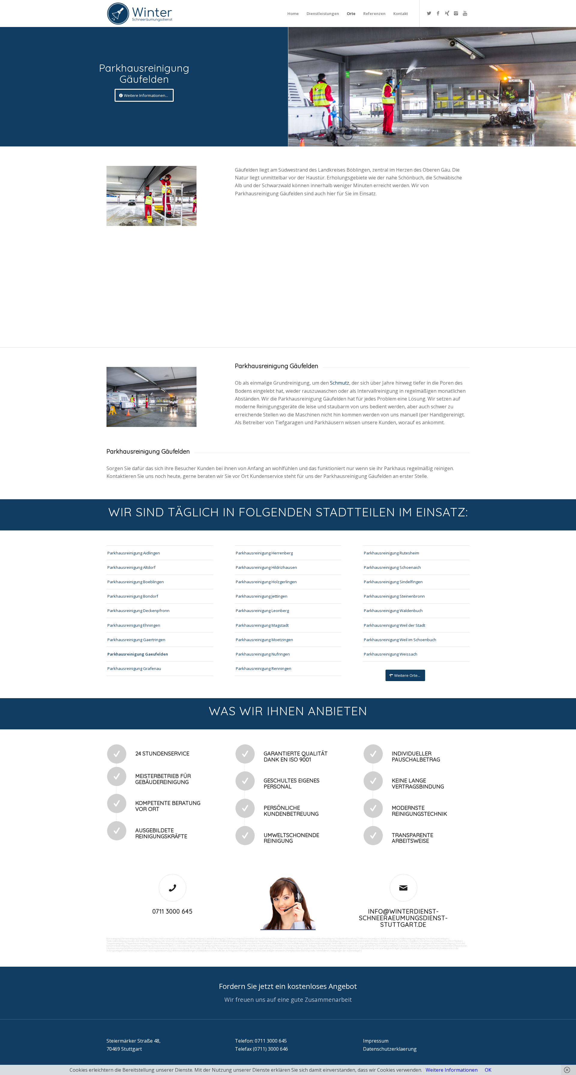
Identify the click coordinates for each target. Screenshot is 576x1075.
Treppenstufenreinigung (161, 943)
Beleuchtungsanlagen (201, 943)
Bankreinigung (146, 938)
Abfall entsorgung (389, 938)
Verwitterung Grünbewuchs (434, 940)
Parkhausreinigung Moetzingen (264, 639)
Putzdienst (233, 943)
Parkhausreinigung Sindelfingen (393, 581)
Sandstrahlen (363, 940)
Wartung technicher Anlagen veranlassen (309, 945)
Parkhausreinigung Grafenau (134, 668)
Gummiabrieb (348, 940)
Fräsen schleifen (379, 940)
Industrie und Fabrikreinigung (190, 938)
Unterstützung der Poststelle (185, 948)
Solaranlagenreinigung (319, 943)
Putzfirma (245, 943)
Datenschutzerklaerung (390, 1049)
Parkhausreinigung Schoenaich (392, 567)
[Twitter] (429, 13)
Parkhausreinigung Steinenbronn (394, 596)
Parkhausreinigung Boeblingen (135, 581)
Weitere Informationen (452, 1070)
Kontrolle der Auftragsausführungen (230, 950)
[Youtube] (465, 13)
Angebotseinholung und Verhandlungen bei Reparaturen (331, 948)
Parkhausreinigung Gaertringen (136, 639)
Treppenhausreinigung (136, 943)
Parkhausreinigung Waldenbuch (393, 610)
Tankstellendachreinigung (199, 940)
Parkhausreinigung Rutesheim (391, 553)
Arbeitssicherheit (430, 948)
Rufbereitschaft (132, 950)
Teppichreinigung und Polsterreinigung (277, 940)
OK (488, 1070)
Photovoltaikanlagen (274, 943)
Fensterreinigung (204, 945)
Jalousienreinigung (185, 945)
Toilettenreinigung (235, 938)
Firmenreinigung (129, 938)
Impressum (375, 1040)
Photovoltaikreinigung (296, 943)
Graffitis (403, 940)
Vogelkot (413, 940)
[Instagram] (456, 13)
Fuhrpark (277, 948)
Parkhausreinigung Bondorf (132, 596)
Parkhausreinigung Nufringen (263, 654)
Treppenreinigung (115, 943)
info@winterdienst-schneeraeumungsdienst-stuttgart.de (403, 918)
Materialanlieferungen (341, 945)
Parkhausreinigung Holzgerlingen (266, 581)
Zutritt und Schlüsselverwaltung (255, 945)
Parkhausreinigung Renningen (263, 668)
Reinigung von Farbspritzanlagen (432, 938)
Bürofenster (220, 943)
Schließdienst (203, 950)
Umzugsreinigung (367, 943)
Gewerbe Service (253, 938)
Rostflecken (455, 940)
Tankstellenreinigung (116, 940)
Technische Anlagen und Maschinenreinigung (432, 943)
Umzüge (404, 945)
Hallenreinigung (407, 938)
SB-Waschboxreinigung (174, 940)
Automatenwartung (159, 948)
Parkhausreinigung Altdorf (131, 567)
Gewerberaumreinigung (141, 945)
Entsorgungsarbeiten (387, 945)
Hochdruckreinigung (330, 940)
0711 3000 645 (172, 911)
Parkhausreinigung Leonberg (262, 610)
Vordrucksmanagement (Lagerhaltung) (252, 948)
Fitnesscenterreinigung (226, 945)
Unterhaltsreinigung (388, 943)
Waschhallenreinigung (224, 940)
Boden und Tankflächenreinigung (144, 940)
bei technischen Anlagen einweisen (267, 950)
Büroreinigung (113, 938)
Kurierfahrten (279, 945)
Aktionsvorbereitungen (184, 950)
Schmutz (339, 383)
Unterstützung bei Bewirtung (156, 950)
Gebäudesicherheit (410, 948)
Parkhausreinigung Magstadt (262, 625)
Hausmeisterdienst (165, 945)
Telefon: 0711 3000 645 (261, 1040)
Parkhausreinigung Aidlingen (133, 553)
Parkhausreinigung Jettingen (261, 596)
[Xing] (447, 13)
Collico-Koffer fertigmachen (215, 948)
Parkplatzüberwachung (297, 950)
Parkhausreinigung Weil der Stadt (394, 625)
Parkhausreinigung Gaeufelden (137, 654)
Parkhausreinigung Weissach (390, 654)
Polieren (394, 940)
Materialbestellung (293, 948)
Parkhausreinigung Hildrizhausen (266, 567)
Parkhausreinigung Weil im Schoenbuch (400, 639)
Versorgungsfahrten (365, 945)
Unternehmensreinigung (299, 938)
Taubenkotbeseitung (346, 938)
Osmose (404, 943)
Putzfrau (267, 938)
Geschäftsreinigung (164, 938)
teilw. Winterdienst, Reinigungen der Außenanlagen (336, 950)
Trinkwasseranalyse (368, 938)
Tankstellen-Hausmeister (345, 943)
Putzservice (280, 938)
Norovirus (257, 943)
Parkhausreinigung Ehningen (133, 625)
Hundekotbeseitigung (323, 938)
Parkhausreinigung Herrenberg (264, 553)
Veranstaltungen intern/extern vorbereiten (431, 945)
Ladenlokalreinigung (215, 938)
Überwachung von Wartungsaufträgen (380, 948)
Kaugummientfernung (308, 940)
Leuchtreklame (181, 943)
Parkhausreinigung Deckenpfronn (138, 610)
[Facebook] (438, 13)
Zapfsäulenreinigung (247, 940)
